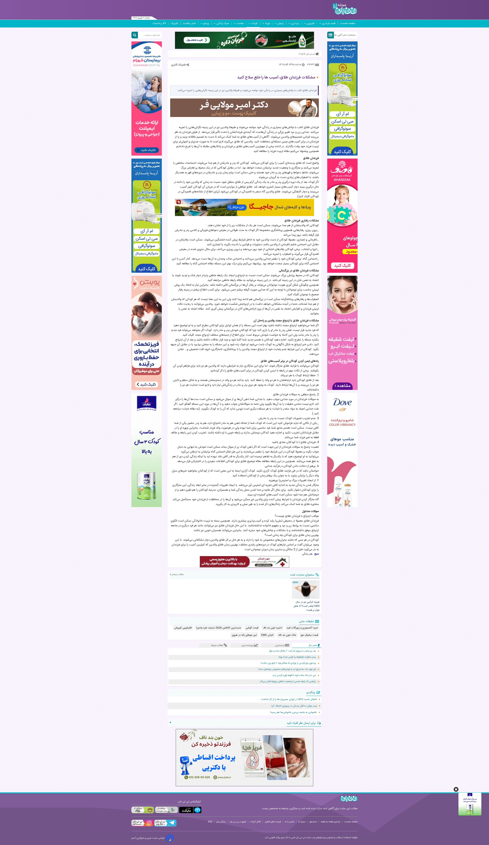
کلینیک (174, 23)
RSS (210, 822)
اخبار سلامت (189, 23)
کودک (254, 23)
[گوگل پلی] (166, 810)
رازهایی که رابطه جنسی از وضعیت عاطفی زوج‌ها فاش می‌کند (288, 681)
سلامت (240, 23)
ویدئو (206, 23)
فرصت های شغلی (273, 822)
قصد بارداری (328, 23)
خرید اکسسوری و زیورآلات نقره (302, 628)
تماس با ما (289, 822)
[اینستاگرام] (142, 826)
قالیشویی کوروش (183, 628)
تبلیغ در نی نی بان (238, 822)
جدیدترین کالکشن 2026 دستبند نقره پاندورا (218, 628)
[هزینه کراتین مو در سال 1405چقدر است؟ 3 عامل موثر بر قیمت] (305, 589)
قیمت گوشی (252, 628)
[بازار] (142, 810)
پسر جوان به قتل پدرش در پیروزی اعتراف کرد (294, 706)
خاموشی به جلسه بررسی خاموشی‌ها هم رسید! (293, 712)
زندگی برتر (221, 822)
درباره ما (302, 822)
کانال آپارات (255, 822)
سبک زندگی (222, 23)
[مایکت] (190, 810)
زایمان (280, 23)
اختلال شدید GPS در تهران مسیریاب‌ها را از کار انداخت (289, 699)
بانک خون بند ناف (287, 635)
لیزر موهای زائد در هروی (244, 635)
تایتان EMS (267, 635)
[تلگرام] (165, 826)
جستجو (313, 822)
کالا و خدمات (159, 23)
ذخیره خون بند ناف (272, 628)
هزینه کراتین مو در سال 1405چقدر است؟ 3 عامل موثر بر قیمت (306, 606)
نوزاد (267, 23)
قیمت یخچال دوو (309, 635)
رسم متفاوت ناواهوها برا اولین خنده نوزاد (297, 657)
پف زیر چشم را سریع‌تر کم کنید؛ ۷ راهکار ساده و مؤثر (292, 651)
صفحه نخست (347, 23)
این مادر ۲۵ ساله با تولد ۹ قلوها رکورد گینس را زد (294, 675)
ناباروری (310, 23)
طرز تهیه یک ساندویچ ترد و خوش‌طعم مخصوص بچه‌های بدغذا (287, 669)
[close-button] (456, 789)
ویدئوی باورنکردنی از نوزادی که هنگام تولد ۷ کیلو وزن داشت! (288, 663)
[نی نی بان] (345, 9)
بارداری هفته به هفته (330, 822)
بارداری (295, 23)
